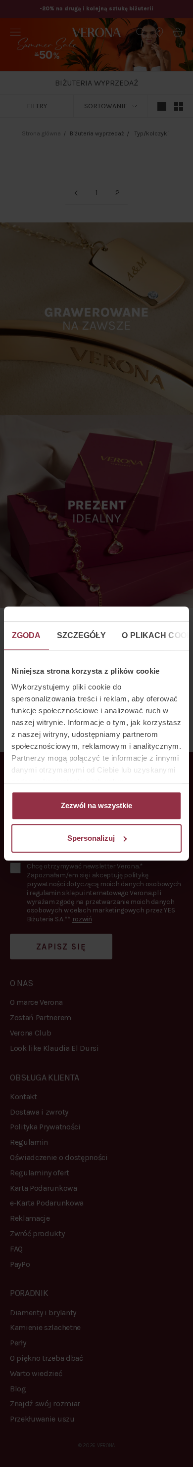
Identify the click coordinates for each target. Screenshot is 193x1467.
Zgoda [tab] (26, 635)
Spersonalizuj (91, 838)
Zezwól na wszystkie (96, 805)
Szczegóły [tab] (81, 635)
